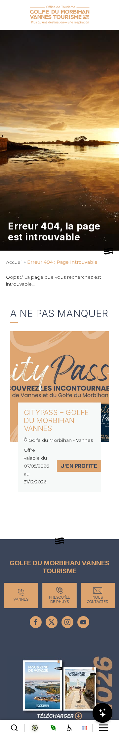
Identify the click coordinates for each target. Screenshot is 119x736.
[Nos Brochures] (59, 689)
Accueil (14, 262)
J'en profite (79, 466)
